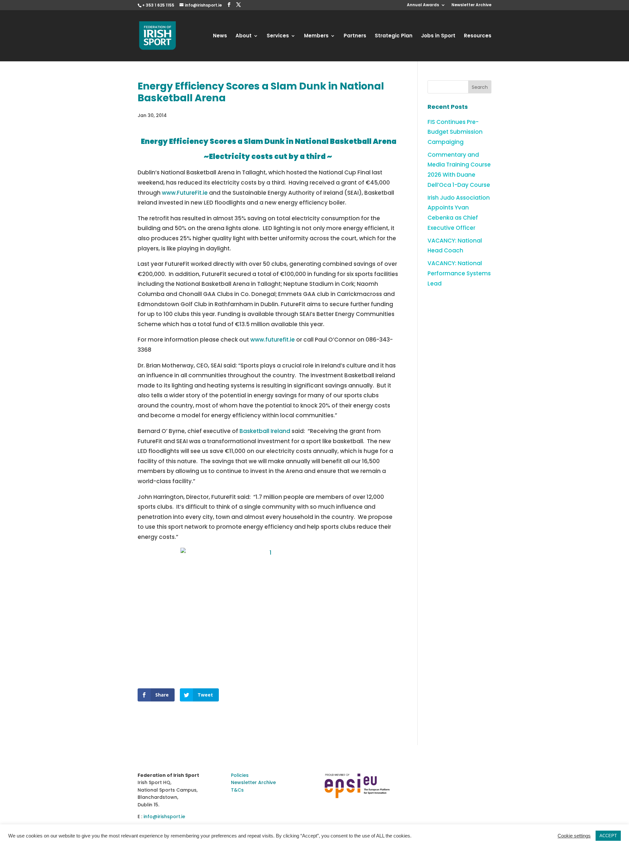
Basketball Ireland (264, 431)
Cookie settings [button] (574, 835)
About (244, 36)
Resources (477, 36)
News (220, 36)
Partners (355, 36)
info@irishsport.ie (164, 816)
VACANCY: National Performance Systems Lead (459, 273)
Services (278, 36)
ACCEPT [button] (608, 835)
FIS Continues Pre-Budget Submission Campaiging (455, 132)
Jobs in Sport (438, 36)
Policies (240, 775)
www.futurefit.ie (272, 340)
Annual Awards (423, 5)
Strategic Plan (393, 36)
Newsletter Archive (471, 5)
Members (316, 36)
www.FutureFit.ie (185, 193)
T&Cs (237, 790)
